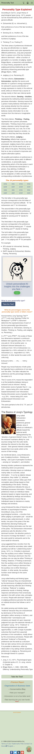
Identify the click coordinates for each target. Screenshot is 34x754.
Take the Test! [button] (8, 304)
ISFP (13, 193)
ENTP (21, 187)
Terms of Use (6, 743)
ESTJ (5, 184)
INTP (28, 187)
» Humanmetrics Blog (17, 689)
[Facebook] (11, 752)
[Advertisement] (17, 726)
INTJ (28, 184)
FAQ (22, 743)
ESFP (5, 193)
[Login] (28, 2)
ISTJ (13, 184)
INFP (28, 193)
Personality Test (7, 2)
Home (3, 746)
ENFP (21, 193)
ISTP (13, 187)
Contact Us (28, 743)
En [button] (10, 746)
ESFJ (5, 190)
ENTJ (21, 184)
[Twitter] (15, 752)
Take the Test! (17, 676)
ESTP (5, 187)
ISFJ (13, 190)
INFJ (28, 190)
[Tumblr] (18, 752)
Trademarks (15, 743)
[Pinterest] (22, 752)
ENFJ (21, 190)
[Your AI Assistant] (24, 2)
